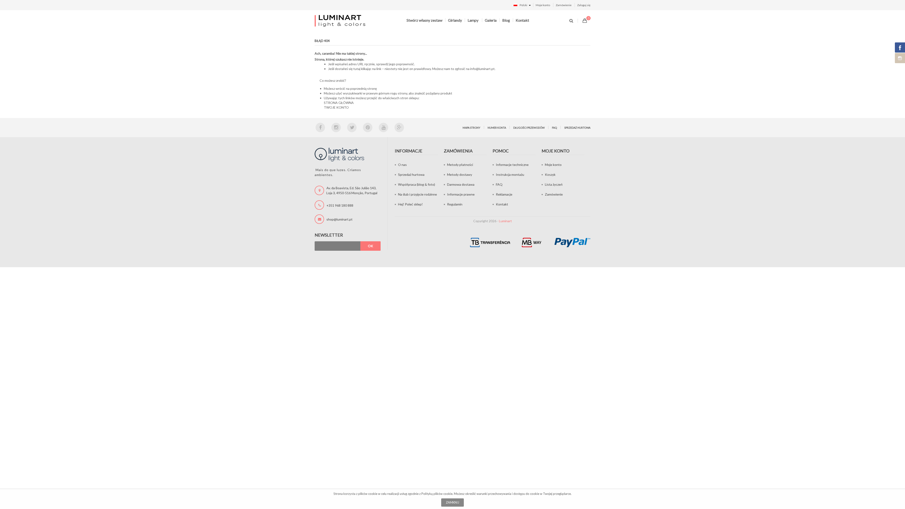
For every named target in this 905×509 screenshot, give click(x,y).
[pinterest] (367, 127)
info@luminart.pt (482, 69)
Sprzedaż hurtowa (577, 127)
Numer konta (497, 127)
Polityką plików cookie (436, 494)
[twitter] (352, 127)
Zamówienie (564, 5)
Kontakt (522, 20)
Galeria (491, 20)
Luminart (505, 221)
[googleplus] (399, 127)
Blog (506, 20)
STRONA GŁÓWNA (339, 103)
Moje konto (543, 5)
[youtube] (383, 127)
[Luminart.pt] (340, 20)
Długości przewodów (529, 127)
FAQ (554, 127)
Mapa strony (471, 127)
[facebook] (320, 127)
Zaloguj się (583, 5)
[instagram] (336, 127)
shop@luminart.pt (339, 219)
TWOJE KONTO (336, 107)
